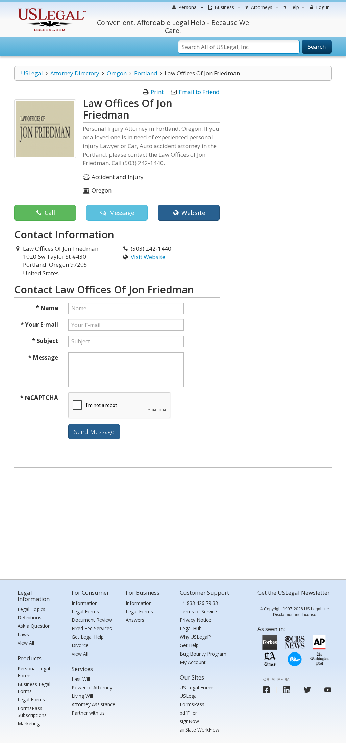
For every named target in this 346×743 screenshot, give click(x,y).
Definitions (29, 617)
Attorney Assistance (93, 704)
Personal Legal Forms (34, 672)
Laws (23, 634)
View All (26, 643)
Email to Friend (199, 92)
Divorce (80, 645)
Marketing (29, 723)
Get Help (189, 645)
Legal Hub (191, 628)
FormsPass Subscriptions (32, 711)
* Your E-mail (39, 324)
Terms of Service (198, 611)
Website (192, 213)
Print (157, 92)
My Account (193, 662)
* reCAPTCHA (39, 398)
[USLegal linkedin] (286, 689)
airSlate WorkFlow (199, 729)
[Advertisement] (173, 522)
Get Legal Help (88, 637)
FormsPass (192, 704)
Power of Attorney (92, 687)
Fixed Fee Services (92, 628)
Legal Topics (31, 609)
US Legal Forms (197, 687)
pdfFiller (188, 713)
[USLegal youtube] (327, 689)
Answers (135, 620)
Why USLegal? (195, 637)
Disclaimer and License (294, 614)
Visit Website (148, 257)
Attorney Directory (74, 73)
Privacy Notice (195, 620)
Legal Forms (31, 699)
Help (293, 7)
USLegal (32, 73)
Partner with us (88, 713)
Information (85, 603)
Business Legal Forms (34, 687)
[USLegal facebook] (266, 689)
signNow (189, 721)
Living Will (82, 696)
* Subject (45, 341)
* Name (47, 308)
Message (120, 213)
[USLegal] (51, 9)
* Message (43, 357)
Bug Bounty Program (203, 653)
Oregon (117, 73)
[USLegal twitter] (307, 689)
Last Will (81, 679)
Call (49, 213)
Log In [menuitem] (322, 7)
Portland (145, 73)
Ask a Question (34, 626)
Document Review (92, 620)
